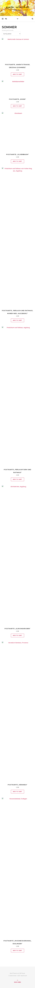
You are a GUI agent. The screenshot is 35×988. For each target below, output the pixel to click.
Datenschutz (13, 975)
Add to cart (17, 74)
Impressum (24, 975)
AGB (18, 975)
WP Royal (22, 973)
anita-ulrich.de (17, 7)
